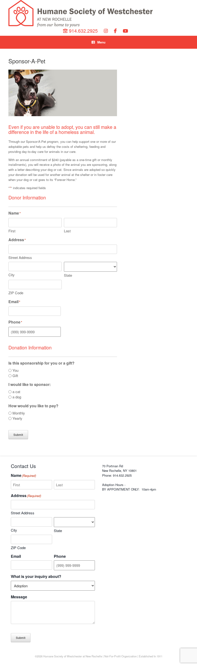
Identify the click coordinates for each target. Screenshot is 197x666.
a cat (16, 391)
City (11, 274)
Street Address (20, 257)
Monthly (18, 413)
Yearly (17, 418)
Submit (18, 434)
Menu (101, 42)
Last (67, 230)
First (11, 230)
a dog (16, 397)
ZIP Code (15, 292)
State (68, 275)
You (15, 370)
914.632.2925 (83, 30)
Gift (15, 375)
